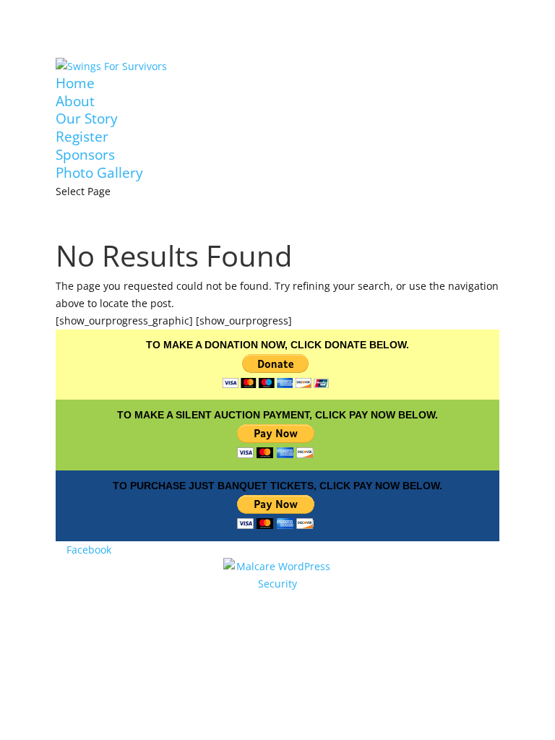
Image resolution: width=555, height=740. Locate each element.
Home (75, 83)
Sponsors (85, 154)
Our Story (87, 118)
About (75, 101)
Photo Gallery (99, 172)
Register (82, 136)
